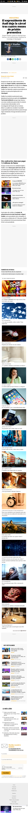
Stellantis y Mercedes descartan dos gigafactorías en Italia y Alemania (18, 677)
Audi (10, 72)
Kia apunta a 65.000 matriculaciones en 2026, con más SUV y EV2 (18, 656)
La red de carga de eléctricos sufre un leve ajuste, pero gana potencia (18, 684)
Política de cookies (14, 803)
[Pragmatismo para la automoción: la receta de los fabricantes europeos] (6, 664)
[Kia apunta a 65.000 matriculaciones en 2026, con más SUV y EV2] (6, 657)
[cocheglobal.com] (14, 1)
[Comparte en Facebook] (8, 59)
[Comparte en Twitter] (10, 59)
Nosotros (14, 798)
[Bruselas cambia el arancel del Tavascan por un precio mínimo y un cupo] (6, 671)
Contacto (14, 796)
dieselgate (13, 72)
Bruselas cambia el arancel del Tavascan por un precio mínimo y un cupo (17, 670)
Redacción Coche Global (7, 76)
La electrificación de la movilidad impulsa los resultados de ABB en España (18, 691)
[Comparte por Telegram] (15, 59)
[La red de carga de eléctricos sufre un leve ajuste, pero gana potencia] (6, 684)
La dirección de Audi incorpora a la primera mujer (12, 274)
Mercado (12, 652)
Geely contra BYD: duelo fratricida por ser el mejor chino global (17, 650)
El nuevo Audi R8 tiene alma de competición (11, 271)
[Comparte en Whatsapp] (13, 59)
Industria (13, 666)
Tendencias (13, 687)
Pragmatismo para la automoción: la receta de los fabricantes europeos (18, 663)
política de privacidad (17, 776)
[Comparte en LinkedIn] (18, 59)
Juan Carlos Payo (18, 659)
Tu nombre (4, 753)
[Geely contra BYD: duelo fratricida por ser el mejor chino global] (6, 650)
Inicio (14, 785)
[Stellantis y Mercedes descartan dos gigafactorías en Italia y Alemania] (6, 677)
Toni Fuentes (17, 666)
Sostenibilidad (14, 700)
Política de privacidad (14, 800)
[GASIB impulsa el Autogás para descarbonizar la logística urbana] (6, 698)
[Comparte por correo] (20, 59)
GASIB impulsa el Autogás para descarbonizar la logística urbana (17, 698)
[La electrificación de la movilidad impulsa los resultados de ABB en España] (6, 691)
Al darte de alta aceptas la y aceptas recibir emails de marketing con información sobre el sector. (13, 776)
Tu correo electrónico (6, 759)
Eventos (14, 793)
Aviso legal (14, 801)
